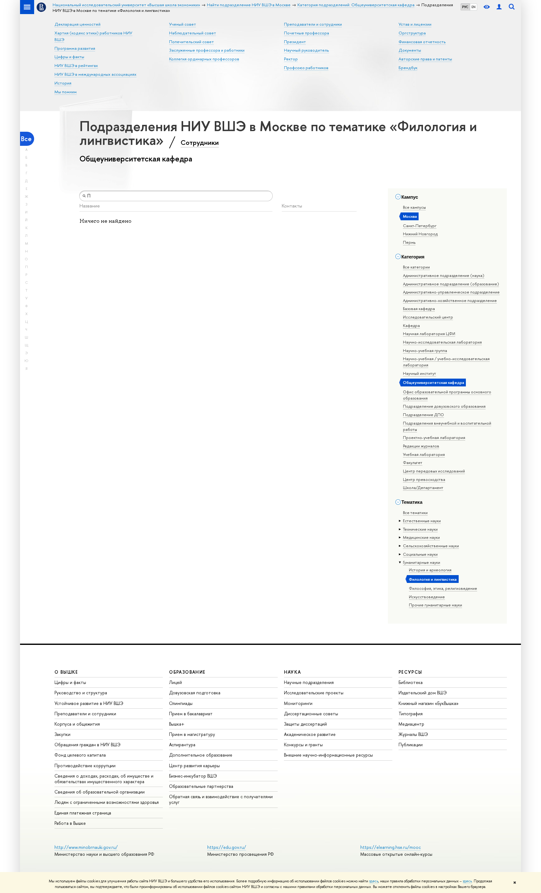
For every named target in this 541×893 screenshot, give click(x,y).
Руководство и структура (80, 693)
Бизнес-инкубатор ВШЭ (193, 776)
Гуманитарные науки (421, 562)
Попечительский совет (191, 41)
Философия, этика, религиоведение (443, 588)
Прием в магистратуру (192, 734)
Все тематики (415, 512)
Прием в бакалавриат (191, 714)
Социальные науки (420, 554)
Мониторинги (298, 703)
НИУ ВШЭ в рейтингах (76, 65)
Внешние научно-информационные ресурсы (328, 755)
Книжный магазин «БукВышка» (429, 703)
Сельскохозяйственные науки (431, 546)
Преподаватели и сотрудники (313, 24)
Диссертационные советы (311, 714)
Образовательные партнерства (201, 786)
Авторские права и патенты (425, 59)
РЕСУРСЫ (410, 672)
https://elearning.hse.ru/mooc (390, 847)
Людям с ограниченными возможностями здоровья (106, 802)
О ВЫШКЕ (66, 672)
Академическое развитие (310, 734)
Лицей (175, 682)
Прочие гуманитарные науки (435, 605)
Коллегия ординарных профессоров (204, 59)
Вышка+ (176, 724)
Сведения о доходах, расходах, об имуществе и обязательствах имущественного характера (103, 778)
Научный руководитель (306, 50)
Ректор (291, 59)
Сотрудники (200, 142)
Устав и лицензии (415, 24)
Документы (410, 50)
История (62, 83)
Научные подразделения (309, 682)
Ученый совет (182, 24)
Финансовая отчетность (422, 41)
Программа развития (74, 48)
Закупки (62, 734)
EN (473, 7)
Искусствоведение (427, 597)
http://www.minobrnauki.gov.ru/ (86, 847)
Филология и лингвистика (432, 579)
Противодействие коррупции (85, 765)
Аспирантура (182, 745)
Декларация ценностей (77, 24)
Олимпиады (181, 703)
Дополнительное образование (200, 755)
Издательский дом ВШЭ (423, 693)
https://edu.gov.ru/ (226, 847)
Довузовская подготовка (194, 693)
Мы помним (65, 91)
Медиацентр (411, 724)
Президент (295, 41)
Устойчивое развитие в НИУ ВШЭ (88, 703)
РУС (465, 7)
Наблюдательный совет (192, 33)
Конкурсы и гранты (303, 745)
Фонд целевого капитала (80, 755)
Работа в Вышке (70, 823)
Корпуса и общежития (77, 724)
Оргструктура (412, 33)
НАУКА (292, 672)
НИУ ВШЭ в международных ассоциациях (95, 74)
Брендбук (408, 67)
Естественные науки (422, 520)
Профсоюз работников (306, 67)
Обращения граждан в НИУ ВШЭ (87, 745)
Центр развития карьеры (194, 765)
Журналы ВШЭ (413, 734)
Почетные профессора (306, 33)
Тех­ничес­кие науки (420, 529)
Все (26, 138)
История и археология (430, 570)
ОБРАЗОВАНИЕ (187, 672)
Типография (411, 714)
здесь (373, 881)
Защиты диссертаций (305, 724)
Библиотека (411, 682)
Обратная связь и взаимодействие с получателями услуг (221, 799)
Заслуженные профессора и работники (207, 50)
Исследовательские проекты (313, 693)
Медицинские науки (421, 537)
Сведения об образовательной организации (99, 792)
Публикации (411, 745)
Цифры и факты (69, 56)
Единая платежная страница (82, 813)
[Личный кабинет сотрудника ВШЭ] (499, 7)
